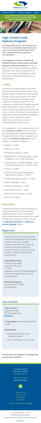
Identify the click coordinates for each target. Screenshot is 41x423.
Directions (9, 316)
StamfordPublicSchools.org (19, 403)
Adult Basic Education (13, 221)
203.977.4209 (22, 378)
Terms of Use (20, 395)
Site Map (20, 400)
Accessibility (20, 397)
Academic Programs (24, 13)
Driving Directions (20, 374)
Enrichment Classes (8, 13)
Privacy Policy (20, 392)
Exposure (20, 421)
